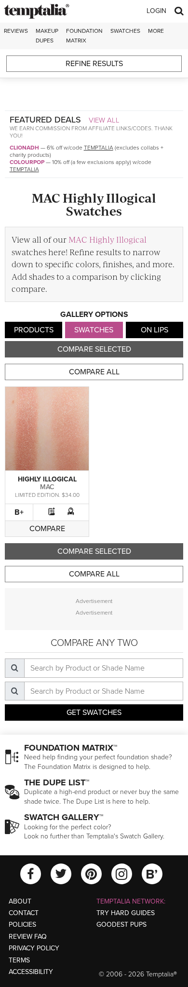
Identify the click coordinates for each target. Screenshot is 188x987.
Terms (19, 960)
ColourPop (27, 162)
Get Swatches (94, 712)
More (156, 30)
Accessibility (31, 972)
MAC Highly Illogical (107, 239)
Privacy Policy (34, 948)
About (20, 901)
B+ (19, 512)
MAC (47, 487)
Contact (24, 913)
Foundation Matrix (84, 35)
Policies (22, 924)
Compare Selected (94, 349)
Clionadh (24, 147)
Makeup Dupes (47, 35)
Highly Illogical (47, 479)
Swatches (125, 30)
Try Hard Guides (125, 913)
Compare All (94, 372)
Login (156, 11)
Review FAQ (28, 936)
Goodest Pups (121, 924)
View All (104, 120)
